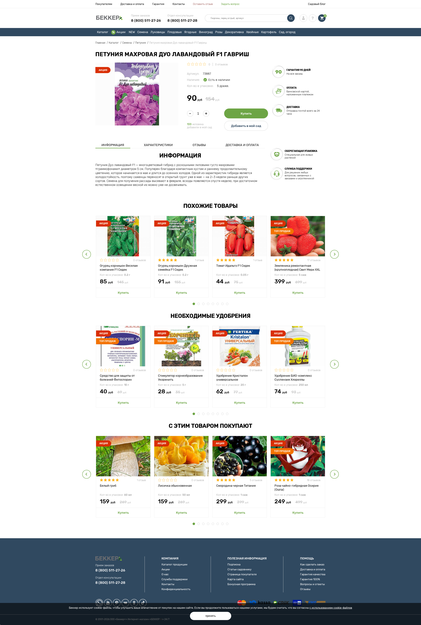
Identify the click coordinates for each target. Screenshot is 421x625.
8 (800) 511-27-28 (182, 20)
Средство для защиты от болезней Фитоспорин (117, 377)
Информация (112, 145)
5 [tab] (213, 304)
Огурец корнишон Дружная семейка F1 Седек (177, 267)
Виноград (206, 32)
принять (210, 615)
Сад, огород (287, 32)
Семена (142, 32)
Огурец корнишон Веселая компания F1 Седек (119, 267)
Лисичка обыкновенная (175, 486)
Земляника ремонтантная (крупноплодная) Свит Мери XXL (297, 267)
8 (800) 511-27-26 (146, 20)
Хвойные (252, 32)
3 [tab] (203, 304)
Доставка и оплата (132, 4)
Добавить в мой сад (246, 126)
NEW (132, 32)
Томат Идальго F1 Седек (233, 266)
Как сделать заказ (312, 564)
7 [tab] (222, 304)
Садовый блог (317, 4)
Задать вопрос (230, 4)
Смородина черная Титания (236, 486)
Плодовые (174, 32)
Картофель (268, 32)
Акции (120, 32)
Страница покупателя (242, 574)
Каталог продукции (174, 564)
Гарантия (158, 4)
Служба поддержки (174, 579)
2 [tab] (198, 304)
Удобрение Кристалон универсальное (232, 377)
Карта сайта (235, 579)
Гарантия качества (312, 574)
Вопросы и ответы (312, 584)
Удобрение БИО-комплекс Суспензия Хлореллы (293, 377)
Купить (246, 113)
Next (334, 254)
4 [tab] (208, 304)
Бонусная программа (241, 584)
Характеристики (158, 145)
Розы (219, 32)
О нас (165, 574)
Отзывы (199, 145)
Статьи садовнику (239, 569)
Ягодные (190, 32)
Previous (86, 254)
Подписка (233, 564)
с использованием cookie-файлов (331, 607)
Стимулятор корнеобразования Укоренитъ (180, 377)
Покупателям (103, 4)
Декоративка (234, 32)
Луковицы (157, 32)
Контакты (179, 4)
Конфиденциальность (175, 589)
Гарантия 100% (310, 579)
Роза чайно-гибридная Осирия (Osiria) (296, 487)
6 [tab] (217, 304)
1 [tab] (194, 304)
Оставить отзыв (203, 4)
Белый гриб (108, 486)
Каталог (102, 32)
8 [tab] (227, 304)
